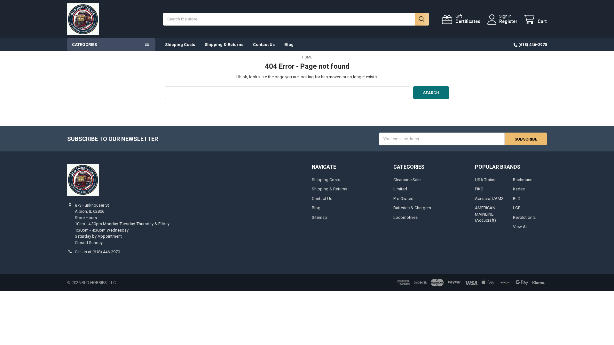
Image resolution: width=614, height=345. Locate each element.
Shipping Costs (180, 44)
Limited (400, 189)
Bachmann (522, 179)
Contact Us (264, 44)
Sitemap (319, 217)
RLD (517, 198)
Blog (289, 44)
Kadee (519, 189)
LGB (517, 207)
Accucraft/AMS (489, 198)
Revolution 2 (524, 217)
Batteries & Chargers (412, 207)
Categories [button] (84, 44)
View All (520, 226)
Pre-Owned (403, 198)
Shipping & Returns (224, 44)
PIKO (479, 189)
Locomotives (405, 217)
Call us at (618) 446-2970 (97, 251)
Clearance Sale (407, 179)
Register (508, 21)
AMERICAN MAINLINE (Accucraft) (485, 214)
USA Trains (485, 179)
